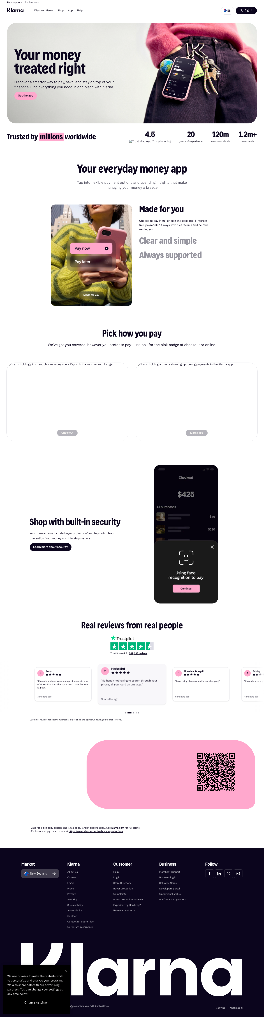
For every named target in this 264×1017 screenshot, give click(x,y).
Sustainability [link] (75, 905)
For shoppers (14, 2)
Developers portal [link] (169, 888)
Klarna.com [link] (236, 1007)
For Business (32, 2)
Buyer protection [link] (123, 888)
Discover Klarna (43, 10)
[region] (36, 989)
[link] (67, 402)
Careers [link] (72, 877)
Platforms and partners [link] (172, 899)
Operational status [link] (170, 894)
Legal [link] (70, 883)
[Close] (66, 971)
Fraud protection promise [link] (128, 899)
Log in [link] (116, 877)
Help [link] (116, 871)
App (70, 10)
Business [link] (167, 864)
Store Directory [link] (122, 883)
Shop (60, 10)
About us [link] (72, 871)
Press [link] (70, 888)
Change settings (36, 1002)
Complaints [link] (119, 894)
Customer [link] (122, 864)
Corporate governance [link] (80, 927)
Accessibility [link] (74, 910)
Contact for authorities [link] (80, 921)
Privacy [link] (71, 894)
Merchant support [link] (169, 871)
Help (80, 10)
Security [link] (72, 899)
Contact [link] (72, 916)
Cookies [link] (220, 1007)
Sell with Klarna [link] (168, 883)
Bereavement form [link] (124, 910)
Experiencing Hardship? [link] (127, 905)
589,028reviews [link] (138, 653)
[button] (227, 11)
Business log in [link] (167, 877)
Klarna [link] (73, 864)
